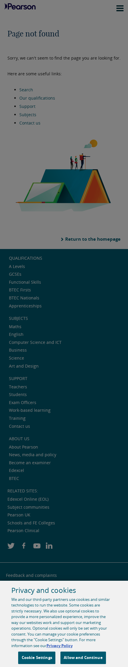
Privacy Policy (59, 645)
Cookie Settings (37, 657)
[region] (64, 624)
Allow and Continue (83, 657)
